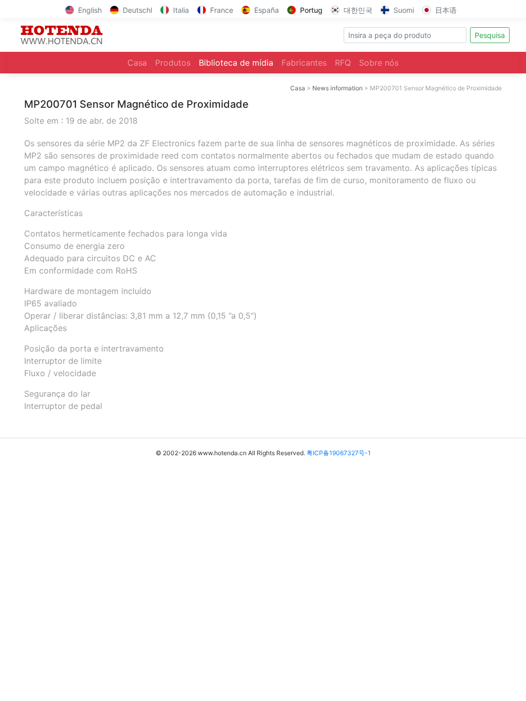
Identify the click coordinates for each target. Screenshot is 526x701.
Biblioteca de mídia (236, 62)
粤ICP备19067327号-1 (339, 453)
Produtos (173, 62)
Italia (181, 10)
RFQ (343, 62)
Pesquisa (490, 35)
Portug (311, 10)
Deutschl (137, 10)
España (266, 10)
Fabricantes (304, 62)
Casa (137, 62)
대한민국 (358, 10)
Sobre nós (379, 62)
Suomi (403, 10)
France (221, 10)
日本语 (446, 10)
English (90, 10)
